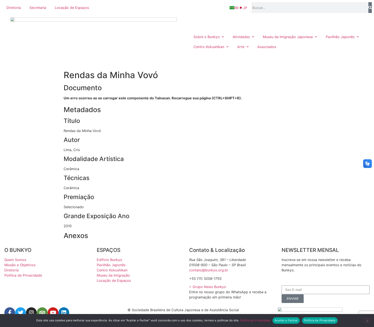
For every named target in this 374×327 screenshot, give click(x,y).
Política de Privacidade (255, 320)
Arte (240, 47)
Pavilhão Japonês (340, 37)
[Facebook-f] (9, 312)
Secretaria (37, 7)
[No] (367, 320)
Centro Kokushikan (208, 47)
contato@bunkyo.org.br (208, 270)
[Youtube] (53, 312)
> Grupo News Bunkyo (207, 287)
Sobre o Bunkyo (206, 37)
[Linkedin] (63, 312)
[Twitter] (20, 312)
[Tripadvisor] (42, 312)
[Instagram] (31, 312)
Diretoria (13, 7)
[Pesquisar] (370, 7)
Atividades (241, 37)
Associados (266, 47)
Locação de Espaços (72, 7)
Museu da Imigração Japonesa (288, 37)
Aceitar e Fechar (286, 320)
